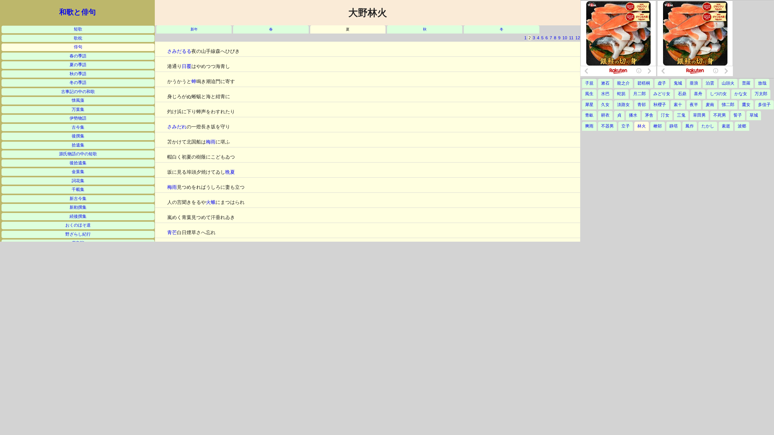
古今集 (78, 127)
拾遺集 (78, 145)
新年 (194, 29)
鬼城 (678, 83)
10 (564, 38)
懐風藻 (78, 100)
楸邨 (657, 126)
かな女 (740, 94)
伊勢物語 (78, 118)
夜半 (694, 104)
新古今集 (78, 198)
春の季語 (78, 56)
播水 (633, 115)
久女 (605, 104)
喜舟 (698, 94)
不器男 (607, 126)
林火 (641, 126)
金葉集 (78, 171)
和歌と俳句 (77, 12)
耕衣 (605, 115)
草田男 (699, 115)
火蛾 (211, 202)
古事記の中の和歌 (78, 91)
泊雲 (710, 83)
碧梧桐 (643, 83)
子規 (589, 83)
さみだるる (179, 51)
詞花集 (78, 181)
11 (571, 38)
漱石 (605, 83)
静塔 (673, 126)
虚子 (662, 83)
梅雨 (211, 141)
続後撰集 (78, 216)
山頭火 (728, 83)
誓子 (737, 115)
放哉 (762, 83)
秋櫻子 (659, 104)
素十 (678, 104)
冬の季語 (78, 82)
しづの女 (718, 94)
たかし (707, 126)
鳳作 (689, 126)
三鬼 (681, 115)
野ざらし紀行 (78, 234)
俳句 (78, 47)
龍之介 (623, 83)
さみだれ (177, 126)
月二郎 (639, 94)
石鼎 (682, 94)
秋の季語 (78, 74)
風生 (589, 94)
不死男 (719, 115)
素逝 (726, 126)
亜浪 (694, 83)
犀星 (589, 104)
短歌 (78, 29)
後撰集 (78, 136)
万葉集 (78, 109)
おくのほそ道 (78, 225)
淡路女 (623, 104)
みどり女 (661, 94)
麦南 (710, 104)
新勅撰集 (78, 207)
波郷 (742, 126)
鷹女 (746, 104)
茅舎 (649, 115)
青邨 (641, 104)
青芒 (172, 232)
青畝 (589, 115)
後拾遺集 (78, 163)
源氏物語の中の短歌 (78, 154)
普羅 (746, 83)
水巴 (605, 94)
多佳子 (764, 104)
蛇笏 (621, 94)
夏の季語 (78, 65)
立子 (625, 126)
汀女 (665, 115)
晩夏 (230, 172)
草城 (754, 115)
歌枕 (78, 38)
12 (577, 38)
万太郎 (761, 94)
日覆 (186, 66)
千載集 (78, 189)
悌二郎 (728, 104)
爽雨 (589, 126)
